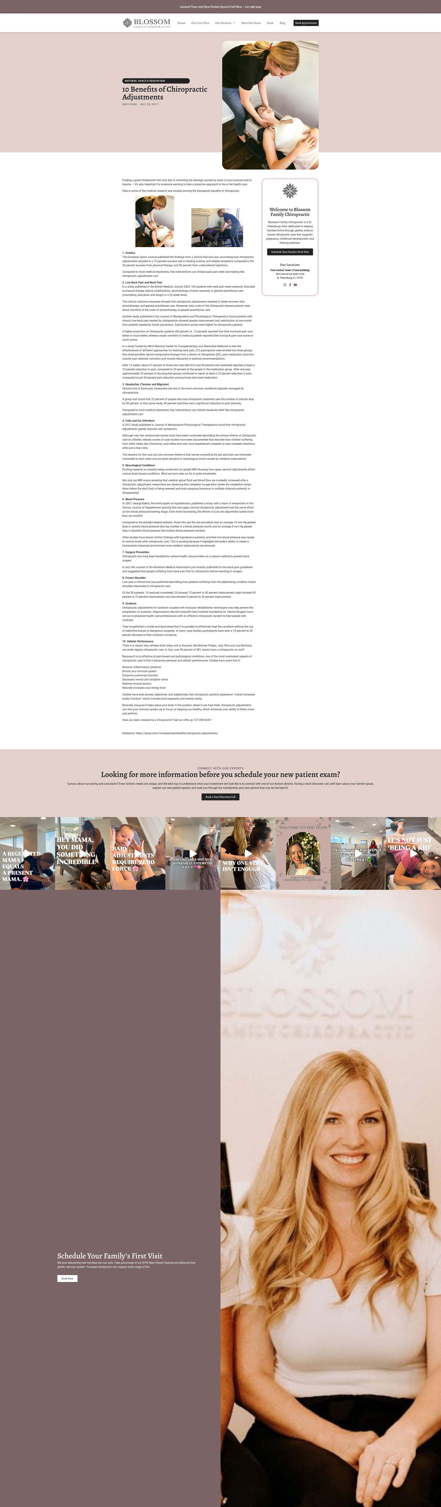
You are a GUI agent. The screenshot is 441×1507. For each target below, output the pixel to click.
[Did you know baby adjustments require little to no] (137, 853)
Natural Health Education (145, 80)
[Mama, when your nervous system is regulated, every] (27, 853)
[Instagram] (285, 285)
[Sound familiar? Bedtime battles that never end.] (413, 853)
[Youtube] (295, 285)
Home (181, 23)
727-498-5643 (253, 7)
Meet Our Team (251, 23)
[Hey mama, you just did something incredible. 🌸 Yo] (82, 853)
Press (270, 23)
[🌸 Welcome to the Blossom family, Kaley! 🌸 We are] (303, 853)
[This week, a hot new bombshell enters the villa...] (192, 853)
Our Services (223, 23)
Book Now (67, 1278)
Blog (282, 23)
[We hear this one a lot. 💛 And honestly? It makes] (248, 853)
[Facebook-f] (290, 285)
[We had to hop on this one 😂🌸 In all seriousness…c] (358, 853)
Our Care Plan (200, 23)
